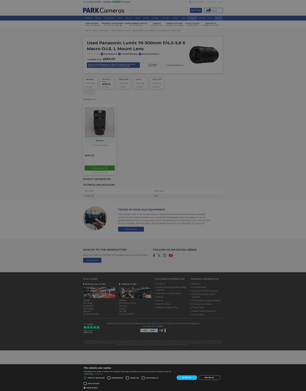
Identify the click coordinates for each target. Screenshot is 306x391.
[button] (128, 387)
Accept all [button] (186, 378)
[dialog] (153, 377)
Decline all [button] (209, 378)
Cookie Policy (98, 374)
